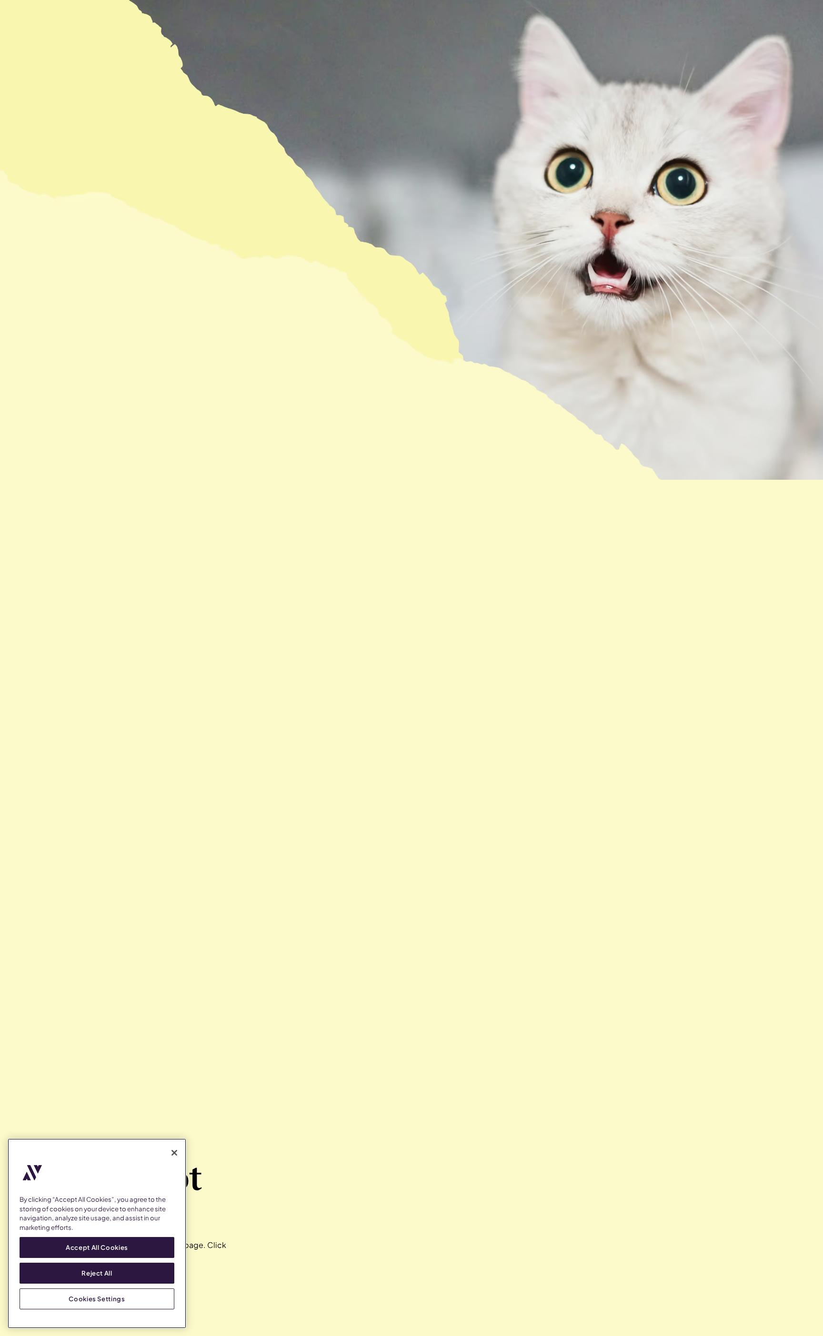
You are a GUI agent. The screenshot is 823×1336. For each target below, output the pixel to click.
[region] (97, 1233)
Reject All (96, 1273)
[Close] (174, 1152)
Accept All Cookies (97, 1247)
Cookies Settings (97, 1299)
